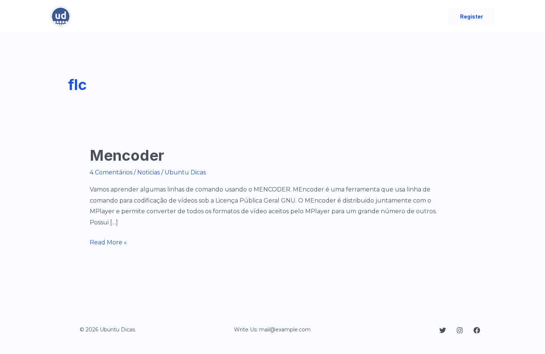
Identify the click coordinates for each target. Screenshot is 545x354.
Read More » (108, 242)
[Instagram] (459, 330)
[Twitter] (442, 330)
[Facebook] (476, 330)
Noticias (148, 172)
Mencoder (127, 155)
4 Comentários (111, 172)
